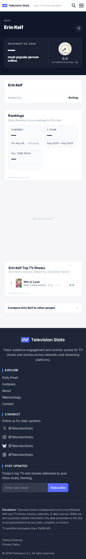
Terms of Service (12, 540)
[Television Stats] (16, 5)
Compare (8, 384)
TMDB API (43, 528)
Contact (8, 404)
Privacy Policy (11, 544)
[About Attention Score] (76, 62)
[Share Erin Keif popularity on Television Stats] (78, 28)
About (6, 391)
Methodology (11, 397)
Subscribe (58, 487)
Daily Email (10, 377)
